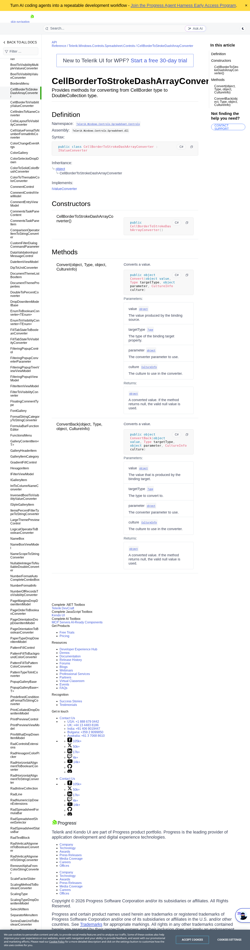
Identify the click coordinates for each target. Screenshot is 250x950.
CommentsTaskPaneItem (24, 222)
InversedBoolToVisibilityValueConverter (24, 497)
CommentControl (22, 186)
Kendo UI (58, 615)
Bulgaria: (85, 732)
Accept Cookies (192, 939)
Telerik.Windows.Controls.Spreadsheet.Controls (102, 46)
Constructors (71, 203)
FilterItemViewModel (24, 386)
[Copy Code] (192, 147)
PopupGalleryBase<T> (24, 689)
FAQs (63, 688)
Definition (66, 114)
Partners (65, 677)
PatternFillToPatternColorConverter (24, 664)
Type (150, 329)
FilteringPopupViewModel (24, 378)
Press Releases (71, 855)
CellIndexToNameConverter (24, 113)
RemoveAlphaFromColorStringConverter (24, 869)
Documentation (70, 656)
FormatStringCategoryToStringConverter (24, 418)
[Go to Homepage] (32, 21)
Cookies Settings (229, 939)
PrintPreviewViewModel (24, 726)
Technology (68, 848)
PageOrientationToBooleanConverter (24, 630)
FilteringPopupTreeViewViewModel (24, 369)
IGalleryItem (18, 480)
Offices (64, 865)
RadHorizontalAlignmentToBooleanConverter (24, 766)
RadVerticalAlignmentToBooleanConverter (24, 847)
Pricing (64, 636)
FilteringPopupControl (24, 350)
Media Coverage (71, 858)
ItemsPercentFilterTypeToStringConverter (24, 512)
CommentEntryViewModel (24, 203)
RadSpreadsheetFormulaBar (24, 811)
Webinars (66, 670)
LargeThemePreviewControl (24, 521)
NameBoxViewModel (24, 546)
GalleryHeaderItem (23, 450)
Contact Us (67, 718)
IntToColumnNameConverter (24, 487)
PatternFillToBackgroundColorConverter (24, 655)
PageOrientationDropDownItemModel (24, 621)
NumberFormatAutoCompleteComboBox (24, 577)
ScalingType (19, 894)
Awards (65, 851)
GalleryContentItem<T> (24, 443)
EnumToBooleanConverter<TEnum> (24, 312)
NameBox (17, 538)
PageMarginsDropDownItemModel (24, 602)
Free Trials (67, 632)
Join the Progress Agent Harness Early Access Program (183, 5)
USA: (83, 721)
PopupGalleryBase (23, 681)
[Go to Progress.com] (64, 824)
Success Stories (71, 701)
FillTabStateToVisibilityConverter (24, 341)
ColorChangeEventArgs (24, 145)
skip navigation (20, 21)
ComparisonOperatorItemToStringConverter (24, 234)
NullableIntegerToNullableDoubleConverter (24, 567)
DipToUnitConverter (24, 267)
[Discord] (69, 772)
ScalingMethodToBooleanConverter (24, 886)
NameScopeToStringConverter (24, 555)
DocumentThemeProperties (24, 284)
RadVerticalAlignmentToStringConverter (24, 858)
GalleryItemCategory (24, 456)
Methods (65, 252)
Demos (65, 652)
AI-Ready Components (87, 622)
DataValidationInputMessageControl (24, 254)
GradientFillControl (23, 462)
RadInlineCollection (24, 788)
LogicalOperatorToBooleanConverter (24, 531)
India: (83, 728)
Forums (65, 663)
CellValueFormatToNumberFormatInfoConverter (24, 134)
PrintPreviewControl (24, 719)
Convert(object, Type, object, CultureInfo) (224, 89)
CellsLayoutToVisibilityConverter (24, 122)
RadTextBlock (20, 837)
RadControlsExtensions (24, 745)
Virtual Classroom (72, 681)
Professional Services (75, 674)
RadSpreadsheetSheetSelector (24, 820)
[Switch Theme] (243, 28)
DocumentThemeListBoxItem (24, 275)
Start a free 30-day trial (159, 60)
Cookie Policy (57, 941)
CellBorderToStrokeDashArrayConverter (24, 93)
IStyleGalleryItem (22, 504)
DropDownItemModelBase (24, 303)
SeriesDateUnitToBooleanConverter (24, 922)
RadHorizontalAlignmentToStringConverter (24, 779)
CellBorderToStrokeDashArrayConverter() (226, 70)
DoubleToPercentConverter (24, 294)
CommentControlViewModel (24, 194)
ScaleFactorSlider (22, 878)
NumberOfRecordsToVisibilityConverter (24, 593)
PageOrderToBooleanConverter (24, 612)
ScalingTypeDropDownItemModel (24, 901)
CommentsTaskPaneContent (24, 213)
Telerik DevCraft (63, 608)
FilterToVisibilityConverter (24, 393)
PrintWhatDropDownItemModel (24, 736)
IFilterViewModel (22, 474)
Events (64, 684)
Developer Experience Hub (78, 649)
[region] (125, 940)
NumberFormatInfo (23, 585)
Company (66, 844)
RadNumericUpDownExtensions (24, 802)
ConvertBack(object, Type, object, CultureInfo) (79, 426)
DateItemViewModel (24, 261)
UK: (83, 725)
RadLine (16, 794)
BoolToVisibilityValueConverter (24, 76)
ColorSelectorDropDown (24, 160)
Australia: (86, 735)
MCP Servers (61, 622)
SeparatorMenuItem (24, 915)
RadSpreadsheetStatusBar (24, 830)
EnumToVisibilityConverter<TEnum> (24, 322)
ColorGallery (19, 152)
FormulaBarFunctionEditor (24, 427)
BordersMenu (19, 83)
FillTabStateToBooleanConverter (24, 331)
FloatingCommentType (24, 403)
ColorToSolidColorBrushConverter (24, 169)
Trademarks (91, 924)
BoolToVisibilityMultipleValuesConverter (24, 66)
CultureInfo (149, 366)
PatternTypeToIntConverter (24, 674)
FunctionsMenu (21, 435)
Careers (65, 862)
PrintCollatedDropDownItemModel (24, 711)
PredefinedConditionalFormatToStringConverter (24, 700)
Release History (71, 659)
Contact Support (221, 127)
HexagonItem (19, 468)
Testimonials (68, 704)
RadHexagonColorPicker (24, 755)
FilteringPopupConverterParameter (24, 359)
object (60, 169)
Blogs (64, 667)
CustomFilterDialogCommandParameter (24, 244)
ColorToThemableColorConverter (24, 179)
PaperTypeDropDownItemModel (24, 640)
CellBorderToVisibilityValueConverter (24, 104)
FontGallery (18, 410)
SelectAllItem (19, 909)
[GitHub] (69, 767)
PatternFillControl (22, 647)
